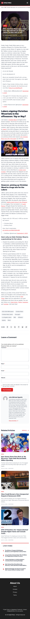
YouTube (6, 304)
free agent (17, 314)
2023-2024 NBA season (7, 311)
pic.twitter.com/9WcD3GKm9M (11, 230)
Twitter (20, 302)
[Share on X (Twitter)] (11, 327)
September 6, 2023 (22, 233)
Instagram (25, 302)
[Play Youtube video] (15, 148)
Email (3, 370)
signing (3, 320)
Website (3, 377)
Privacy (15, 592)
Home (2, 7)
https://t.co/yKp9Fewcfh (15, 88)
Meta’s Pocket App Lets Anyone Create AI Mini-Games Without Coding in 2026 (15, 569)
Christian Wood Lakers (7, 314)
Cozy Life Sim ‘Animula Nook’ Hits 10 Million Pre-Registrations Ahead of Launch (16, 555)
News (2, 454)
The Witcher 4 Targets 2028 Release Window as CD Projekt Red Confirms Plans (15, 551)
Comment (4, 347)
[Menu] (27, 2)
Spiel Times (12, 614)
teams (4, 129)
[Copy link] (26, 327)
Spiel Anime (14, 302)
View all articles (13, 420)
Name (3, 363)
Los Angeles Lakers (6, 317)
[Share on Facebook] (7, 327)
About (15, 586)
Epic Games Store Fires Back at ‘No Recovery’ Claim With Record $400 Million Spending (13, 458)
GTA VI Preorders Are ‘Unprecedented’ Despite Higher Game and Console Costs (14, 531)
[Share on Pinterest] (18, 327)
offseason (20, 317)
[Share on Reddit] (22, 327)
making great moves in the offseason (17, 202)
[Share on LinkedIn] (14, 327)
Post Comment (7, 389)
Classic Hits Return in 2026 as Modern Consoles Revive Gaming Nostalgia (14, 560)
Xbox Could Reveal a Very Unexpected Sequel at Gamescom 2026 (15, 495)
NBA (15, 317)
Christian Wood (12, 120)
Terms (15, 595)
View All (24, 430)
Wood (9, 320)
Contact (15, 589)
